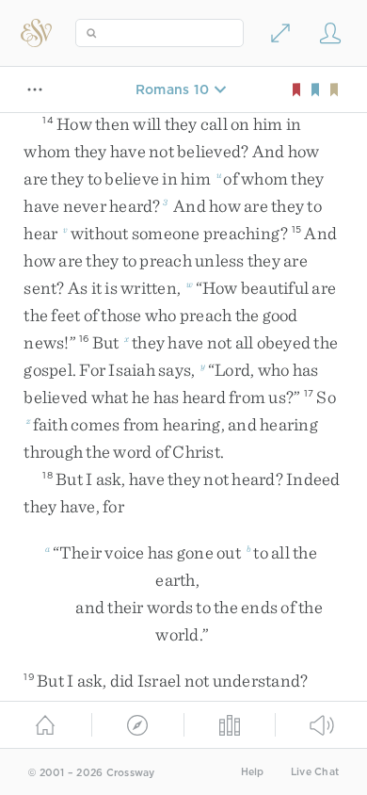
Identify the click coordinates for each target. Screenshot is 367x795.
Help (252, 772)
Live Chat (315, 772)
